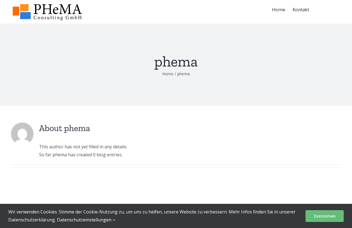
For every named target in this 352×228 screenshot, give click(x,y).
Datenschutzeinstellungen (84, 220)
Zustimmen (325, 216)
